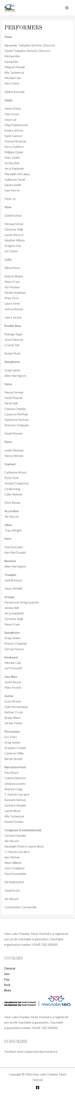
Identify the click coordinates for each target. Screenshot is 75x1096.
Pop (6, 979)
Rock (7, 985)
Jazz (7, 973)
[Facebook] (37, 1087)
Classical (9, 968)
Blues (7, 990)
